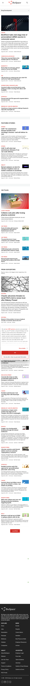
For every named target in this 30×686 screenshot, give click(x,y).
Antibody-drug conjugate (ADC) (9, 85)
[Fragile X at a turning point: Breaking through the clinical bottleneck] (25, 428)
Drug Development (6, 375)
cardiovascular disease (7, 56)
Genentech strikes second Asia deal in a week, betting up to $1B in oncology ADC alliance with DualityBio (13, 89)
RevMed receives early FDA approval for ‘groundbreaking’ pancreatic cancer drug (10, 468)
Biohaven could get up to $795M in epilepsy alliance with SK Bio (10, 516)
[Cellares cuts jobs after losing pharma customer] (15, 201)
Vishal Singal (16, 160)
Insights (3, 426)
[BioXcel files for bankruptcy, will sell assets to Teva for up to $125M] (25, 67)
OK (15, 352)
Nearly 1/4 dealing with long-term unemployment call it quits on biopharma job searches (9, 229)
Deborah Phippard (17, 141)
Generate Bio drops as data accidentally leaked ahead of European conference (9, 378)
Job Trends (4, 226)
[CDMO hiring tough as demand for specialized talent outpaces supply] (25, 248)
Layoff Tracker (5, 210)
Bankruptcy (4, 66)
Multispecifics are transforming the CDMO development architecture (10, 361)
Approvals (4, 96)
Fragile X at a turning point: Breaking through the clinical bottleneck (9, 430)
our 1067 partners (11, 329)
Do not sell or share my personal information (15, 357)
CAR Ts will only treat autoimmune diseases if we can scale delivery (10, 150)
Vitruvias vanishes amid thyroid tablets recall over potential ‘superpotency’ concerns (10, 451)
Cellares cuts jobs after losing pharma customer (13, 214)
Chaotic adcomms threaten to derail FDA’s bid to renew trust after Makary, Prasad (13, 298)
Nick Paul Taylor (17, 459)
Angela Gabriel (17, 232)
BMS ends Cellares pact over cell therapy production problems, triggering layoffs (11, 501)
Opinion (3, 126)
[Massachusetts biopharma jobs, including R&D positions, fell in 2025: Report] (25, 258)
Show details (22, 348)
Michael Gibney (17, 71)
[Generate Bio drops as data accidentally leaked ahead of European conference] (25, 376)
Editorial (3, 293)
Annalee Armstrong (17, 475)
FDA (2, 75)
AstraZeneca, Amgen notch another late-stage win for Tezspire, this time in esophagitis (10, 411)
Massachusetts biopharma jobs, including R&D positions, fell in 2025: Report (10, 260)
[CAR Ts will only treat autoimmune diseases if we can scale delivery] (25, 147)
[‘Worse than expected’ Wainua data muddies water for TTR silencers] (25, 57)
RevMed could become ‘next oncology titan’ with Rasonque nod (10, 394)
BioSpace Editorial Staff (19, 221)
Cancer (3, 32)
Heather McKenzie (17, 51)
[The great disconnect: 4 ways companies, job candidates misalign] (25, 239)
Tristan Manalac (17, 91)
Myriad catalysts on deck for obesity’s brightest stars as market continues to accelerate (11, 168)
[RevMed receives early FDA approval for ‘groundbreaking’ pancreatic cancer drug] (25, 466)
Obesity (3, 165)
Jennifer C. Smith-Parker (18, 370)
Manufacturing (5, 447)
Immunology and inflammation (9, 106)
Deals (2, 513)
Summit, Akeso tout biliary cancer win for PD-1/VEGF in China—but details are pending (11, 484)
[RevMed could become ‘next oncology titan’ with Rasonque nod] (25, 392)
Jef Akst (13, 322)
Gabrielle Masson (17, 61)
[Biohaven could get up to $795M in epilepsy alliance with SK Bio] (25, 515)
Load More (15, 531)
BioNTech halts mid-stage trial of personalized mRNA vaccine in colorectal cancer (14, 37)
